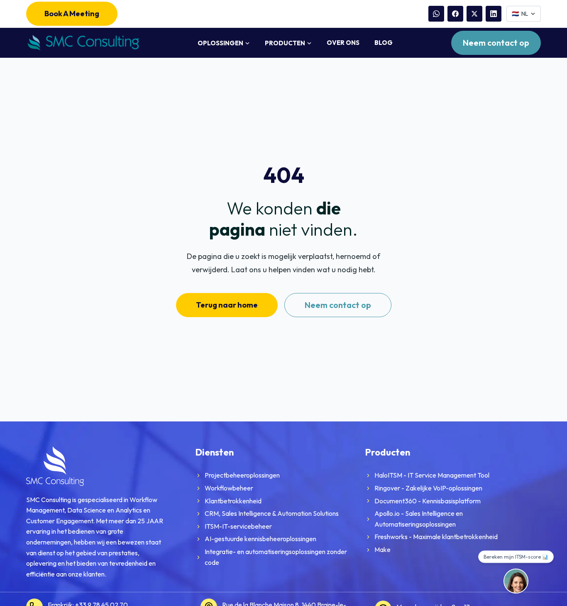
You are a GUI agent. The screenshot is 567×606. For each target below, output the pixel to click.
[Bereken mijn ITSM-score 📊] (516, 581)
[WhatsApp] (436, 14)
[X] (474, 14)
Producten (285, 43)
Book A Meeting (71, 13)
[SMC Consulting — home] (82, 43)
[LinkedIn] (493, 14)
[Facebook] (455, 14)
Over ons (343, 43)
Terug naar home (227, 305)
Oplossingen (220, 43)
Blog (383, 43)
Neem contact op (496, 42)
